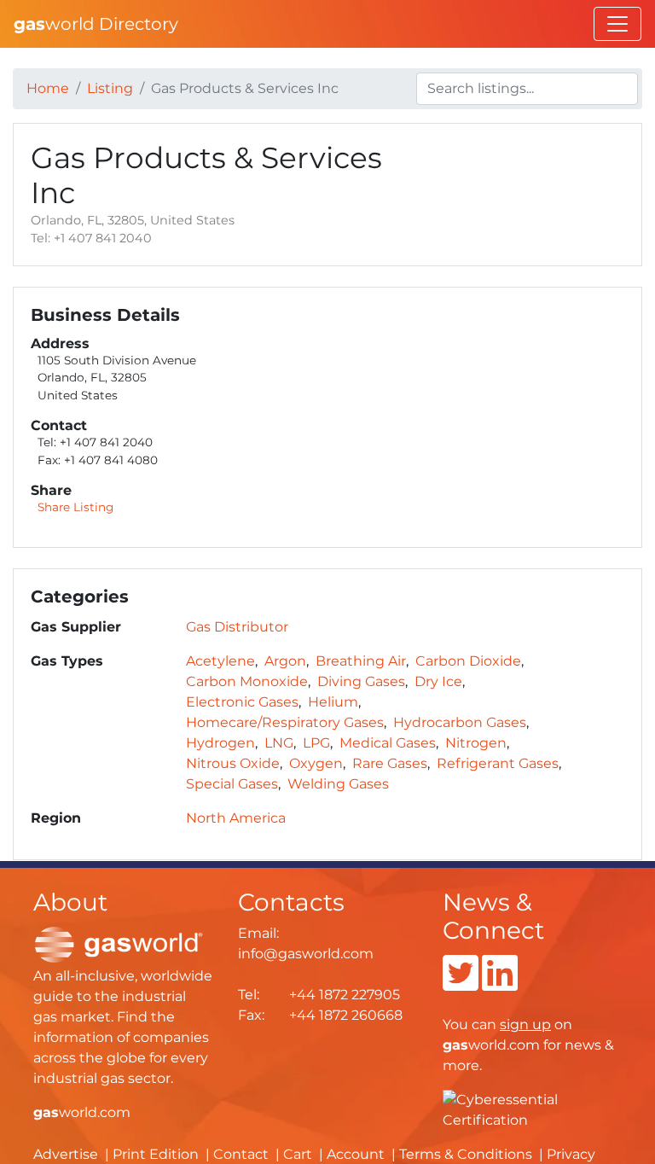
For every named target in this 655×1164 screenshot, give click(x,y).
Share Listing (75, 507)
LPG (316, 743)
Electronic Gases (242, 702)
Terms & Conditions (465, 1154)
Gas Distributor (237, 627)
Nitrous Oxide (233, 763)
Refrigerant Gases (498, 763)
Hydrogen (220, 743)
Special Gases (232, 784)
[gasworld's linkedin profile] (500, 983)
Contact (241, 1154)
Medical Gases (387, 743)
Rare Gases (389, 763)
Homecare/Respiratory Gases (285, 722)
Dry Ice (438, 681)
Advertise (65, 1154)
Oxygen (316, 763)
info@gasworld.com (306, 954)
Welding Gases (338, 784)
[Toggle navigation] (617, 24)
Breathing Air (361, 661)
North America (236, 818)
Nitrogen (476, 743)
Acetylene (220, 661)
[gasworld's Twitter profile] (460, 983)
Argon (285, 661)
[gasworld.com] (118, 943)
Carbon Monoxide (247, 681)
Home (47, 88)
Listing (110, 88)
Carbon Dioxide (468, 661)
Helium (333, 702)
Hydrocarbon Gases (459, 722)
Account (356, 1154)
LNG (278, 743)
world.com (81, 1112)
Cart (297, 1154)
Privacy (571, 1154)
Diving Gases (361, 681)
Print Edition (156, 1154)
